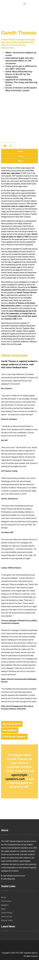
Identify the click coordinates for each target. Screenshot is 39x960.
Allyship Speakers (11, 723)
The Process (6, 901)
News (3, 909)
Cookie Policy (6, 913)
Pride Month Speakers (14, 736)
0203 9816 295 (9, 879)
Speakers (5, 905)
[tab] (19, 151)
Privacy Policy (7, 920)
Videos (20, 161)
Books (20, 151)
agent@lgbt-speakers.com (14, 876)
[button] (19, 12)
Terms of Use (6, 916)
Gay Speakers (9, 730)
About (3, 897)
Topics (20, 156)
